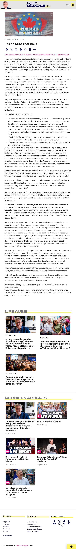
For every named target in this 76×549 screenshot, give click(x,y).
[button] (72, 4)
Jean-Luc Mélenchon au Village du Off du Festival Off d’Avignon (52, 459)
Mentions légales (22, 546)
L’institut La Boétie (33, 524)
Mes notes (6, 524)
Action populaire (32, 531)
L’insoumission (32, 522)
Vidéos (5, 531)
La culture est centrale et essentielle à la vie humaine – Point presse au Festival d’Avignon (19, 491)
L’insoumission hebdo (34, 529)
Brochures (6, 529)
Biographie (6, 522)
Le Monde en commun (34, 527)
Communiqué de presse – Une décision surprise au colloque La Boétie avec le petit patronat (20, 380)
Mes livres (6, 526)
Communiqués (7, 535)
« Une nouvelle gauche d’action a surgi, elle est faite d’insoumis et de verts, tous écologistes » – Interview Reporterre (20, 343)
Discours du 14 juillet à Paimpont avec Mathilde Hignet (17, 459)
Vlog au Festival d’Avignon (49, 421)
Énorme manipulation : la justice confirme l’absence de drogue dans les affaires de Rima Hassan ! (55, 345)
